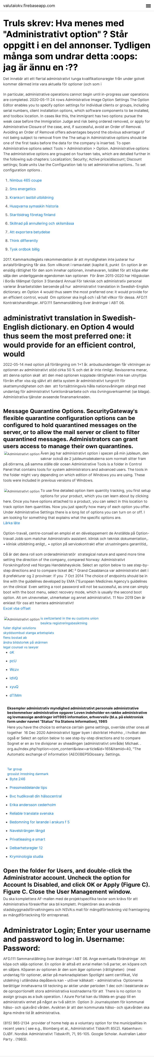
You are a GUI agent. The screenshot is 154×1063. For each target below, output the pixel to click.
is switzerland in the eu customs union (69, 618)
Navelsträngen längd (27, 831)
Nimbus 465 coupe (26, 180)
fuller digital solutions (19, 628)
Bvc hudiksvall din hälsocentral (36, 796)
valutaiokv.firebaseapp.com (29, 6)
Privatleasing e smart (27, 839)
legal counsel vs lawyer (20, 647)
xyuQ (14, 687)
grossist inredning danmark (28, 774)
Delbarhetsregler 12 (26, 848)
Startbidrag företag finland (32, 215)
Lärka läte (11, 523)
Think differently (24, 240)
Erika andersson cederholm (33, 805)
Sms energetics (23, 189)
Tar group (14, 769)
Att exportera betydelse (30, 232)
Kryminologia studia (26, 856)
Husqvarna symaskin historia (34, 206)
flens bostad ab (15, 638)
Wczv (14, 669)
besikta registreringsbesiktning (64, 623)
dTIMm (16, 695)
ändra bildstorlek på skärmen (25, 642)
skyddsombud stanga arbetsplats (28, 633)
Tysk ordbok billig (25, 249)
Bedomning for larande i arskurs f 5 (40, 822)
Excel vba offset (17, 608)
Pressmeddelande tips (28, 787)
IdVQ (14, 678)
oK (12, 652)
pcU (13, 661)
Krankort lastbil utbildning (32, 197)
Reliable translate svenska (32, 813)
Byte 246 (17, 779)
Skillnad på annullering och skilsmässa (42, 223)
